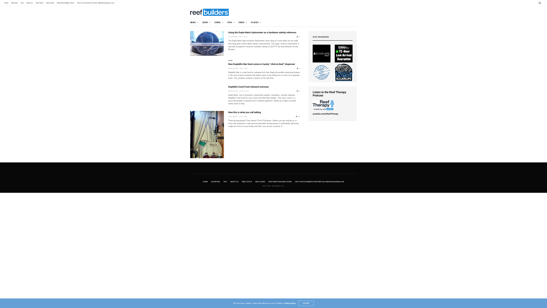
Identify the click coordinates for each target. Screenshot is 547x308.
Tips (22, 3)
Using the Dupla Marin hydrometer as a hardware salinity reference (262, 32)
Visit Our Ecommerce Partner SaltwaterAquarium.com (95, 3)
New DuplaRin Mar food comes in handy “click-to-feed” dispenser (261, 64)
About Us (29, 3)
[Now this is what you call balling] (207, 134)
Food (230, 60)
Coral (217, 22)
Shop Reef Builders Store (65, 3)
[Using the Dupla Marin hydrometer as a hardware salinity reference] (207, 43)
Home (6, 3)
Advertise (14, 3)
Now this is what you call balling (244, 112)
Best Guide (50, 3)
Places (255, 22)
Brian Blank (233, 68)
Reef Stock (39, 3)
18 (299, 116)
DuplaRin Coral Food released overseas (248, 87)
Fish (229, 22)
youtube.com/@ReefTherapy (325, 114)
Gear (205, 22)
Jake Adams (232, 37)
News (193, 22)
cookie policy (290, 303)
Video (241, 22)
